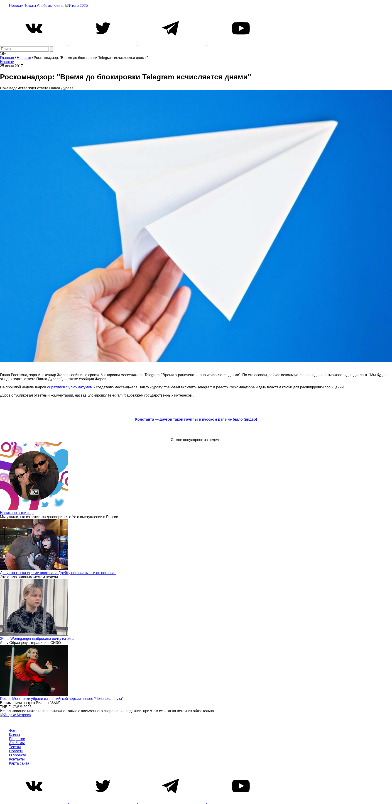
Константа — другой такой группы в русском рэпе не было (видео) (196, 419)
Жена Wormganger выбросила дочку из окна (37, 639)
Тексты (30, 5)
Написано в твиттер (17, 513)
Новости (16, 5)
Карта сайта (19, 763)
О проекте (17, 755)
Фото (13, 731)
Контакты (17, 759)
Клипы (59, 5)
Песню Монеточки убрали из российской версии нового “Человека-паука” (61, 699)
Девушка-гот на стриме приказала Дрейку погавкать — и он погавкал (58, 573)
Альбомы (45, 5)
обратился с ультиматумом (70, 387)
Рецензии (17, 739)
